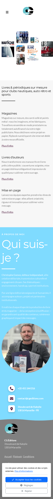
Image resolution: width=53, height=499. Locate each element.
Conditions (28, 456)
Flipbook (17, 456)
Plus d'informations (24, 471)
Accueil (8, 456)
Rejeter (28, 490)
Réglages (28, 485)
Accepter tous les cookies (28, 479)
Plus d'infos (7, 145)
